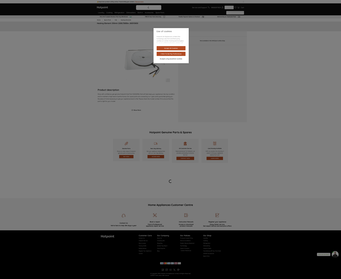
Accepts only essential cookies (171, 59)
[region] (171, 45)
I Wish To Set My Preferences (171, 54)
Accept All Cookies (171, 48)
